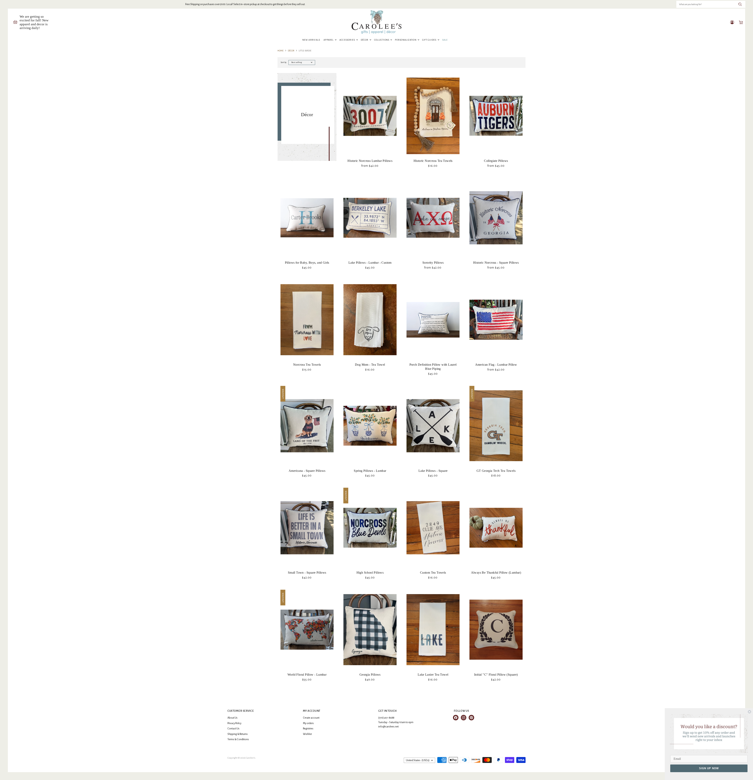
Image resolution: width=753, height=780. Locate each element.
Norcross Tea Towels (307, 364)
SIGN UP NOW (709, 768)
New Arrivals (311, 40)
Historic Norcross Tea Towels (433, 160)
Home (280, 50)
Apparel (329, 40)
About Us (232, 717)
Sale (445, 40)
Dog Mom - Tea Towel (370, 364)
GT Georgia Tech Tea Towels (496, 470)
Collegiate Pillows (496, 160)
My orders (308, 723)
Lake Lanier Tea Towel (433, 674)
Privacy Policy (234, 723)
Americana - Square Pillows (307, 470)
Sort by (283, 62)
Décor (365, 40)
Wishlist (307, 734)
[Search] (740, 4)
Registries (308, 728)
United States (417, 760)
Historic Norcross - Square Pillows (496, 262)
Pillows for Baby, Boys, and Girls (307, 262)
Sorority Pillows (433, 262)
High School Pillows (370, 572)
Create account (311, 717)
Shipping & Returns (237, 734)
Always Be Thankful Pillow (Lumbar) (496, 572)
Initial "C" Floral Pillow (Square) (496, 674)
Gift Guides (429, 40)
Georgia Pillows (370, 674)
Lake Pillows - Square (432, 470)
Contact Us (233, 728)
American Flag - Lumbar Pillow (496, 364)
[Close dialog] (749, 712)
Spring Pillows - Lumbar (370, 470)
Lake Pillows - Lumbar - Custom (370, 262)
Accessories (347, 40)
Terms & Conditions (238, 739)
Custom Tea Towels (433, 572)
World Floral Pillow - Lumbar (306, 674)
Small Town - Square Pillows (307, 572)
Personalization (406, 40)
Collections (382, 40)
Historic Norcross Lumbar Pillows (369, 160)
